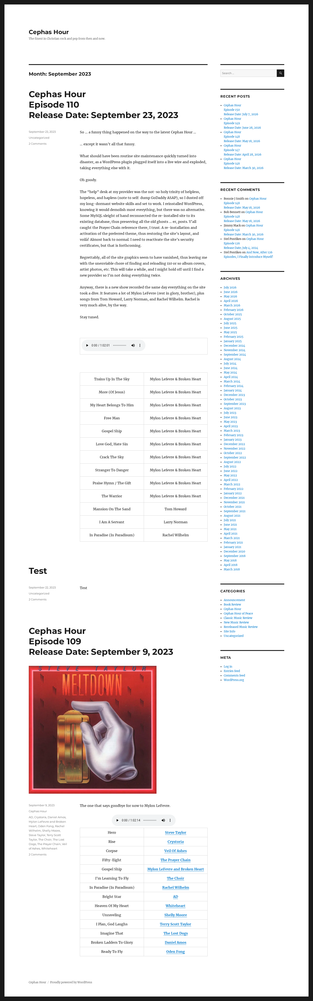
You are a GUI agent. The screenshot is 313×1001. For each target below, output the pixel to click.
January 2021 (232, 547)
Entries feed (232, 671)
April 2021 (230, 533)
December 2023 (234, 395)
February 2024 (233, 386)
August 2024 (232, 359)
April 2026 (231, 301)
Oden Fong (46, 826)
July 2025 (230, 323)
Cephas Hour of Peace (238, 613)
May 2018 (230, 560)
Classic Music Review (238, 618)
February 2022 (233, 489)
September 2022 (235, 457)
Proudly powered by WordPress (71, 982)
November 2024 (234, 350)
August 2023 (232, 408)
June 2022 (230, 471)
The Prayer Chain (49, 844)
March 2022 (232, 484)
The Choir (45, 839)
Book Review (232, 604)
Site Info (229, 631)
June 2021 (230, 524)
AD (31, 817)
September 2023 (235, 404)
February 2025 (233, 337)
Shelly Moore (51, 830)
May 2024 (230, 372)
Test (38, 570)
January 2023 (232, 439)
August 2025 (232, 319)
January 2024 (233, 390)
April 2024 (231, 377)
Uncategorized (39, 137)
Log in (228, 666)
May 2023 (230, 422)
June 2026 (231, 292)
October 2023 (233, 399)
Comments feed (234, 675)
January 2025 (233, 341)
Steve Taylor (37, 835)
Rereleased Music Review (241, 627)
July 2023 (230, 413)
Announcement (234, 600)
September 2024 (235, 354)
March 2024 (232, 381)
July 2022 (230, 466)
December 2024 (234, 346)
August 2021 (232, 516)
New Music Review (236, 622)
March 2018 (232, 569)
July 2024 (230, 363)
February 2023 (233, 435)
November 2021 (234, 502)
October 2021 (232, 507)
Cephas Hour (49, 32)
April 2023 (231, 426)
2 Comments (37, 143)
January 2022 (233, 493)
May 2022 (230, 475)
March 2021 (232, 538)
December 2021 (234, 498)
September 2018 (235, 556)
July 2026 (230, 287)
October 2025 (233, 314)
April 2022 (231, 480)
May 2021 (230, 529)
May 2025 (230, 332)
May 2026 (230, 296)
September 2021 (235, 511)
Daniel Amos (57, 817)
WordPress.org (234, 680)
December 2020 (234, 551)
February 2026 (234, 310)
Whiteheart (49, 848)
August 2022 (232, 462)
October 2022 (233, 453)
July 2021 (230, 520)
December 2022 (234, 444)
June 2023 (230, 417)
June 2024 (230, 368)
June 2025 (230, 328)
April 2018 (230, 565)
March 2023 (232, 431)
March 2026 (232, 305)
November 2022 (234, 448)
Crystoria (40, 817)
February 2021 (233, 542)
